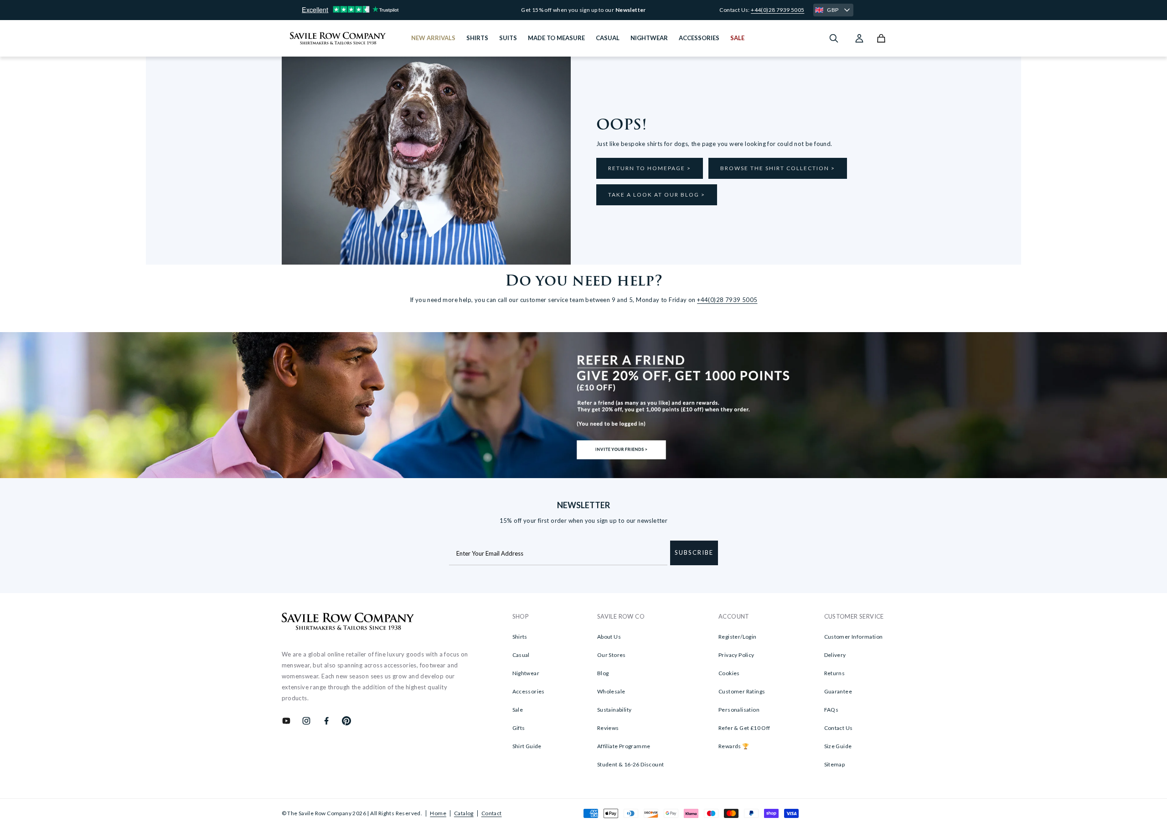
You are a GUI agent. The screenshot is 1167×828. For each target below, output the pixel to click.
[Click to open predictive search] (833, 38)
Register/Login (737, 636)
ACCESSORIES (699, 38)
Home (438, 813)
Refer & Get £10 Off (744, 727)
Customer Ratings (741, 691)
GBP (832, 9)
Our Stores (611, 654)
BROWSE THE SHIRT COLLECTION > (777, 168)
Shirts (519, 636)
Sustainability (614, 709)
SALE (737, 38)
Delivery (835, 654)
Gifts (518, 727)
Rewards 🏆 (733, 746)
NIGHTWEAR (649, 38)
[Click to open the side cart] (881, 38)
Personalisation (738, 709)
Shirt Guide (527, 746)
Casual (521, 654)
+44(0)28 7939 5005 (777, 9)
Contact (491, 813)
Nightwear (526, 673)
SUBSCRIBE (694, 552)
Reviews (608, 727)
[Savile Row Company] (348, 622)
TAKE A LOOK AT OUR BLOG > (656, 194)
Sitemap (834, 764)
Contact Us (838, 727)
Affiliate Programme (624, 746)
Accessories (528, 691)
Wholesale (611, 691)
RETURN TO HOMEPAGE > (649, 168)
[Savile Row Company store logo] (338, 38)
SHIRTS (477, 38)
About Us (609, 636)
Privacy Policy (736, 654)
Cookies (729, 673)
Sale (517, 709)
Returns (834, 673)
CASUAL (608, 38)
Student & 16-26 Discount (630, 764)
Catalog (464, 813)
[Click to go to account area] (859, 38)
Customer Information (853, 636)
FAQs (831, 709)
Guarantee (838, 691)
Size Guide (838, 746)
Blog (603, 673)
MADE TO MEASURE (556, 38)
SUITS (508, 38)
